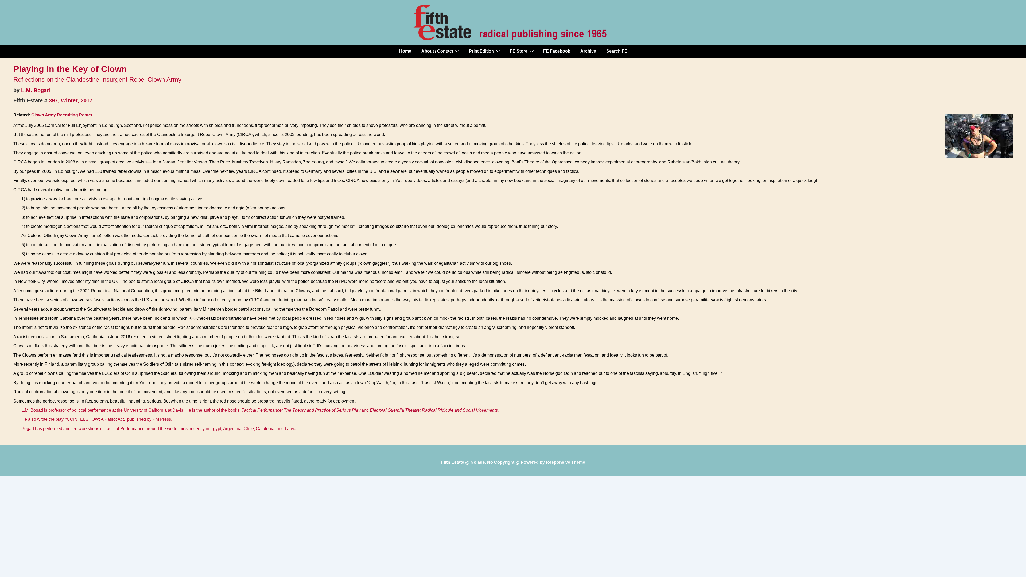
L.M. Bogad (35, 90)
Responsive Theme (565, 462)
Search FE (616, 51)
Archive (588, 51)
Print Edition (481, 51)
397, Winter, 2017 (70, 100)
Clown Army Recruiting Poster (61, 115)
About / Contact (437, 51)
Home (405, 51)
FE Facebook (556, 51)
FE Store (518, 51)
